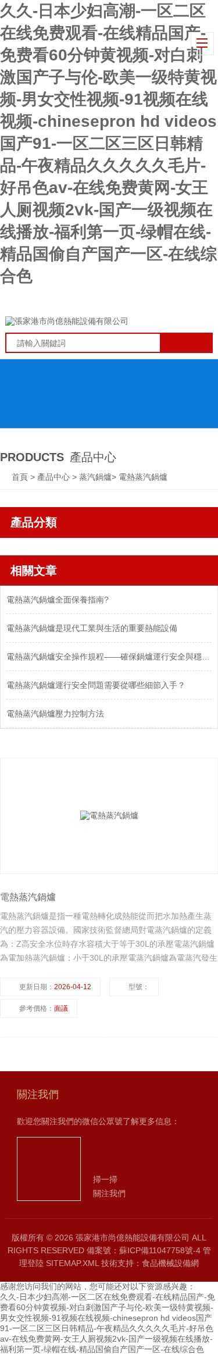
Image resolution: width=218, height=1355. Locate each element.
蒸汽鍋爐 (95, 477)
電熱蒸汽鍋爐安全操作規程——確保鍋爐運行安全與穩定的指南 (109, 656)
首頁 (21, 477)
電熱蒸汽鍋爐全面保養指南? (57, 599)
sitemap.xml (72, 1263)
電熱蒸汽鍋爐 (143, 477)
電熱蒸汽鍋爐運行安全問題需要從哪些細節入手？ (95, 685)
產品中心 (54, 477)
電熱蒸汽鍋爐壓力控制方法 (55, 713)
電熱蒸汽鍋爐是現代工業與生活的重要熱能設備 (91, 628)
